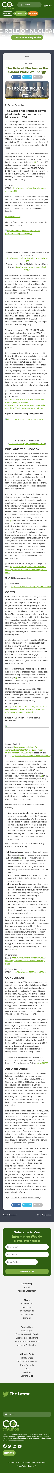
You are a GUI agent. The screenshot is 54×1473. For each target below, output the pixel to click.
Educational (27, 1314)
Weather (27, 1372)
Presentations (27, 1310)
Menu (49, 5)
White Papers (27, 1330)
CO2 (27, 1368)
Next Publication (44, 1215)
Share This (16, 77)
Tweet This (27, 77)
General (27, 1318)
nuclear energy (34, 1197)
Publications (27, 1327)
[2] (29, 382)
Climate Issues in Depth (27, 1334)
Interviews (27, 1307)
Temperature (27, 1358)
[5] (11, 520)
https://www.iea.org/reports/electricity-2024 (27, 443)
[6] (16, 677)
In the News (27, 1303)
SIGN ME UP (27, 1271)
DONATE (33, 13)
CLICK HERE (42, 1063)
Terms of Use (32, 1466)
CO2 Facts (7, 13)
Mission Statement (27, 1290)
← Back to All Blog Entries (27, 37)
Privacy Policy (21, 1466)
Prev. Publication (10, 1215)
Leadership (27, 1283)
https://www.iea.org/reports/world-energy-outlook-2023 (27, 260)
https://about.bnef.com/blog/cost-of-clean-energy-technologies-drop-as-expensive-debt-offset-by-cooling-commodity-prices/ (26, 709)
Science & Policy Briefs (27, 1338)
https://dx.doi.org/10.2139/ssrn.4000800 (29, 972)
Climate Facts (27, 1354)
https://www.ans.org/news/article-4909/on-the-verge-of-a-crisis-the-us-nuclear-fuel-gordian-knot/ (26, 569)
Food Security (27, 1365)
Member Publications (27, 1345)
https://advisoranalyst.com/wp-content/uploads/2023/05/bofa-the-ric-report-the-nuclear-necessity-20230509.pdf (26, 750)
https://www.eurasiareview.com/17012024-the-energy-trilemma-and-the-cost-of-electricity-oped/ (26, 960)
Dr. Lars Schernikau (19, 1197)
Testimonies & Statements (27, 1341)
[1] (35, 162)
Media (27, 1300)
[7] (42, 775)
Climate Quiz (21, 13)
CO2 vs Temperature (27, 1361)
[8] (20, 857)
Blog (27, 56)
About (27, 1287)
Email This (38, 77)
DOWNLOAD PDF (12, 216)
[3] (38, 471)
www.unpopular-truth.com (32, 408)
